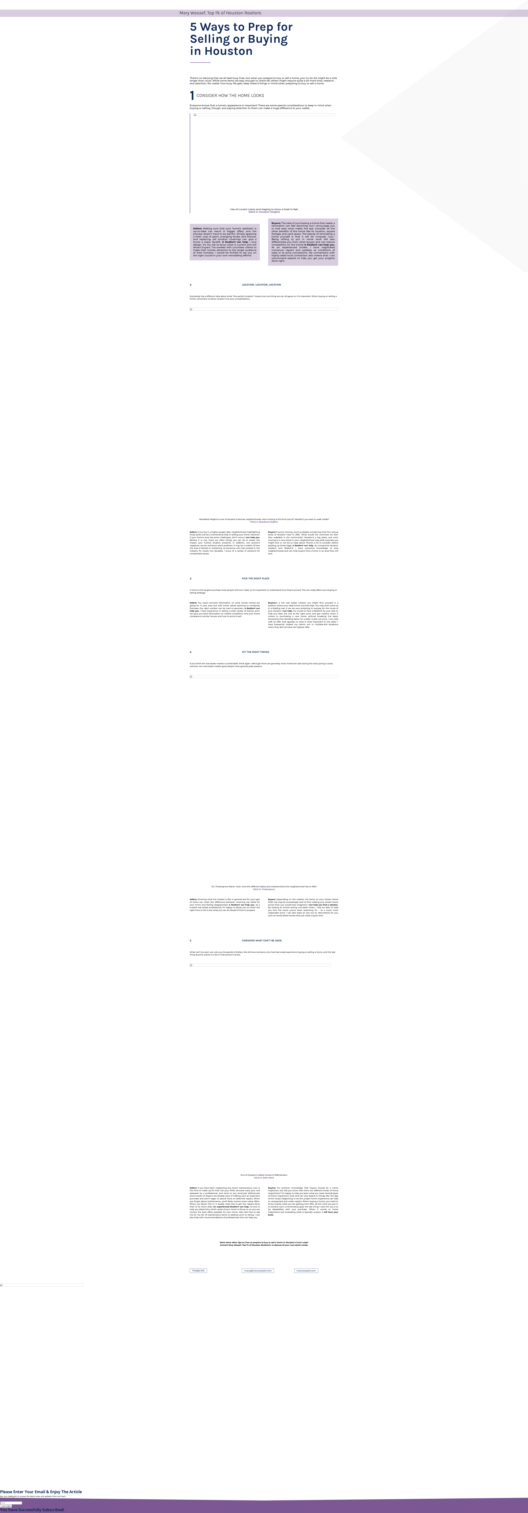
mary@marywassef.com (258, 1270)
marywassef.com (306, 1270)
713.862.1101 (198, 1270)
